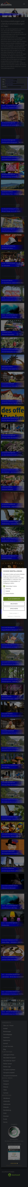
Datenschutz (17, 616)
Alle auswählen (14, 598)
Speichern (14, 608)
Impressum (10, 616)
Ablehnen (14, 603)
